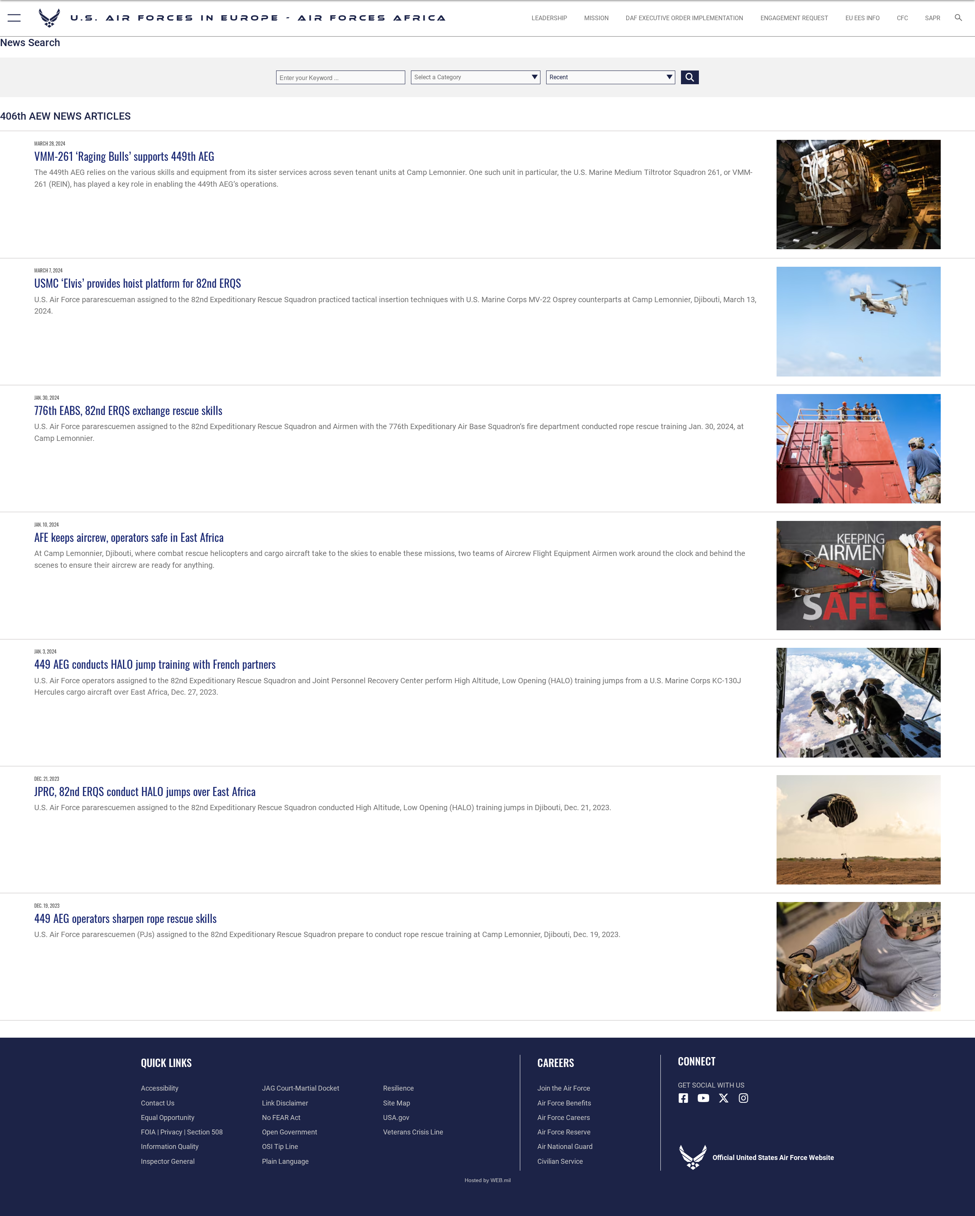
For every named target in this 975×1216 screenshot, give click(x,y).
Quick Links (166, 1062)
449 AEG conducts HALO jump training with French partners (155, 663)
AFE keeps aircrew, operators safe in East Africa (129, 537)
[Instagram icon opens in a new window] (743, 1098)
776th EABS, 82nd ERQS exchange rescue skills (128, 410)
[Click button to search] (690, 77)
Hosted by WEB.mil (488, 1180)
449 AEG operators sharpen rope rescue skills (125, 918)
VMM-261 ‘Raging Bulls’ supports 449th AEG (124, 155)
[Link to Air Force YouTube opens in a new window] (703, 1098)
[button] (12, 18)
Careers (555, 1062)
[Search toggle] (959, 18)
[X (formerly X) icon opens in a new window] (723, 1098)
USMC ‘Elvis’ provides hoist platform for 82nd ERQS (137, 282)
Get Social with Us (711, 1085)
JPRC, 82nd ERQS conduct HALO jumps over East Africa (145, 791)
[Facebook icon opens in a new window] (683, 1098)
